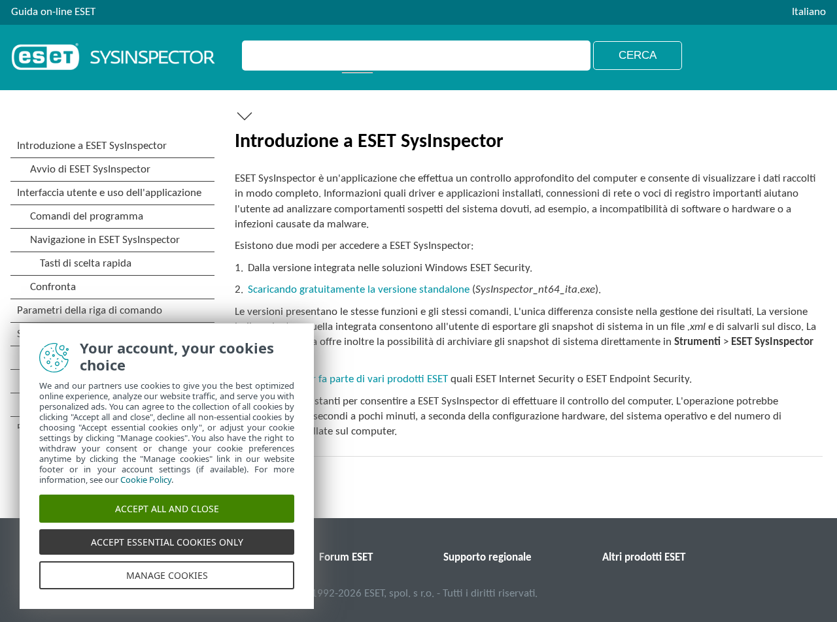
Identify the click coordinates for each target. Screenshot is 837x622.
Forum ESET (346, 557)
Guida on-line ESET (53, 12)
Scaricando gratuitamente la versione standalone (359, 289)
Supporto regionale (487, 557)
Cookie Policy (145, 479)
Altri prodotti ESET (643, 557)
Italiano (809, 12)
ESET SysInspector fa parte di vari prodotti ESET (341, 379)
